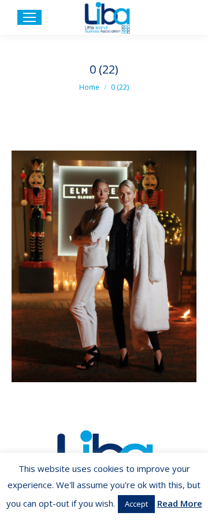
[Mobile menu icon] (29, 17)
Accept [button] (136, 504)
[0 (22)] (104, 266)
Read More (179, 503)
